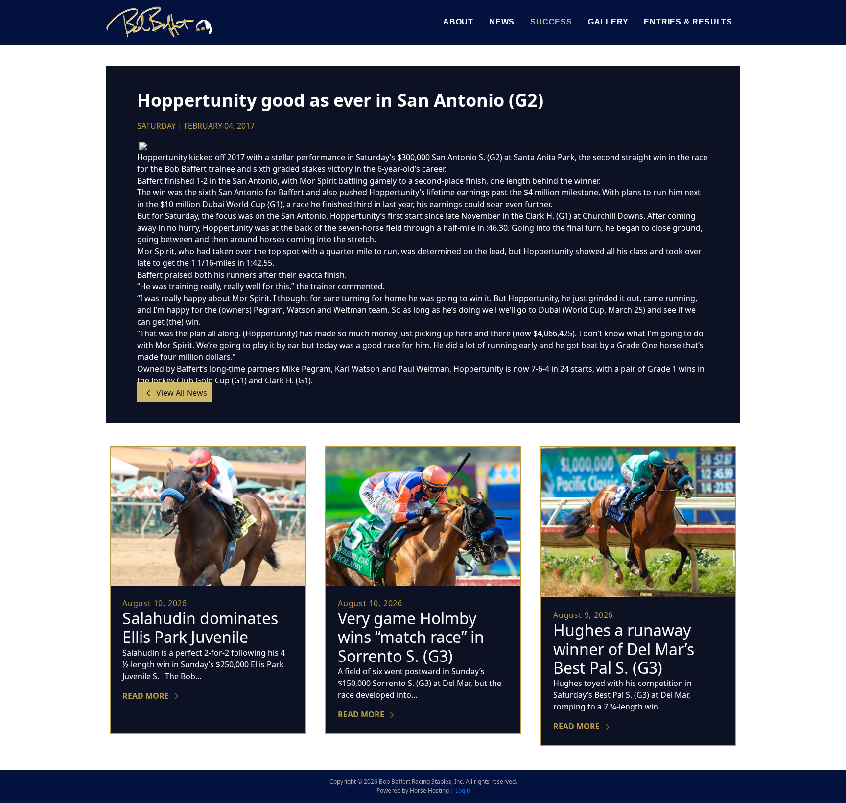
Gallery (608, 22)
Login (462, 790)
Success (551, 22)
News (502, 22)
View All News (180, 392)
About (458, 22)
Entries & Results (688, 22)
